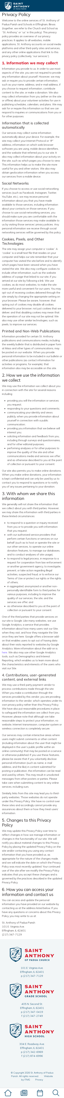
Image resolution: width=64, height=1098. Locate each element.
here (4, 652)
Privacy (39, 1079)
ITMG (27, 1079)
